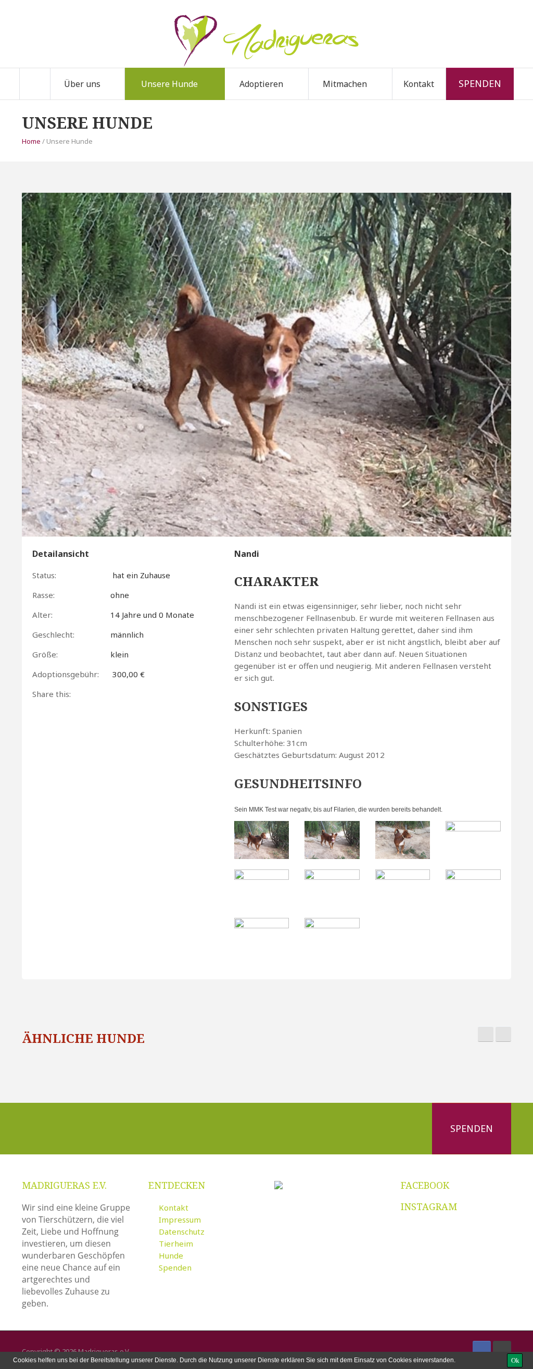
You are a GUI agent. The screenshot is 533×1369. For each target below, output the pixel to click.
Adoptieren (261, 84)
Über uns (82, 84)
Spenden (480, 83)
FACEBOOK (425, 1185)
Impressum (180, 1219)
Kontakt (418, 84)
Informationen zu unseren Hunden (178, 95)
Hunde (171, 1255)
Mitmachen (345, 84)
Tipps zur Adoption (279, 97)
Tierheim (176, 1243)
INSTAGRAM (429, 1206)
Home (31, 141)
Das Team (104, 97)
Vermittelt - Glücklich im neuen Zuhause (179, 97)
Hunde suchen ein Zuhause (173, 98)
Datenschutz (182, 1231)
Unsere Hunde (169, 84)
